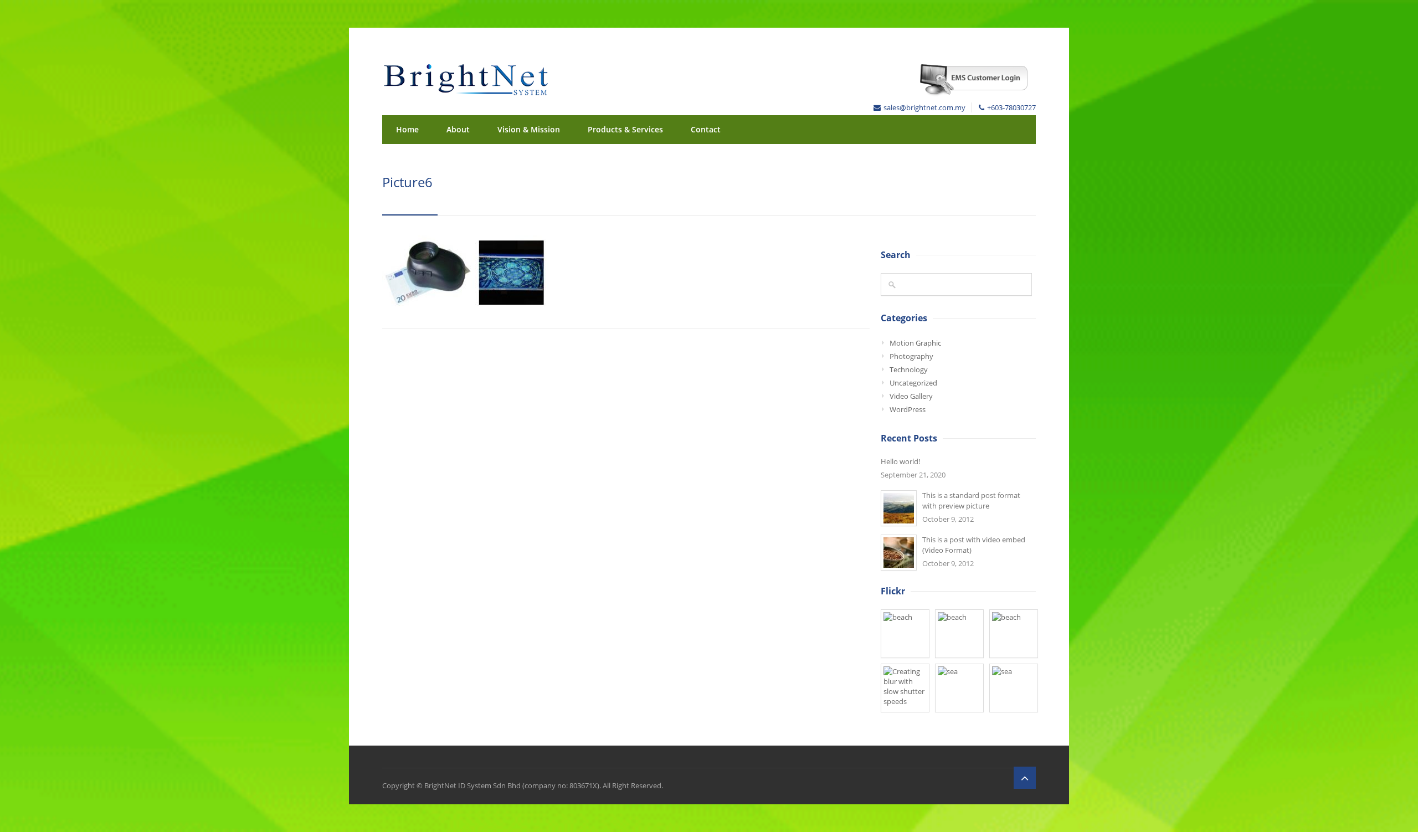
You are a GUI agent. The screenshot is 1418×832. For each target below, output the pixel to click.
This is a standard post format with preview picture (971, 500)
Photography (911, 356)
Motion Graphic (915, 343)
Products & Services (625, 129)
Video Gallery (911, 396)
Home (407, 129)
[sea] (959, 688)
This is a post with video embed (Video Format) (973, 545)
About (458, 129)
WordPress (908, 409)
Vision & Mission (528, 129)
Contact (706, 129)
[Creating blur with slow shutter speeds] (905, 688)
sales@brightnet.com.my (924, 107)
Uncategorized (913, 383)
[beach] (905, 633)
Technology (909, 369)
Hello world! (900, 461)
